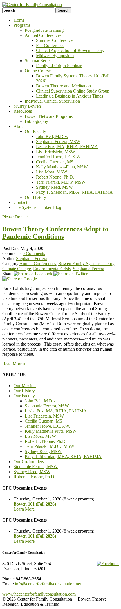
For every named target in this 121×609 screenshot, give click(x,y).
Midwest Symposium (55, 55)
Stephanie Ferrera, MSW (58, 141)
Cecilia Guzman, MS (54, 161)
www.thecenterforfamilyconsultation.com (39, 594)
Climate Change (16, 268)
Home (19, 20)
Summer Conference (54, 40)
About (19, 126)
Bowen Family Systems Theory (86, 263)
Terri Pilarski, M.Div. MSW (61, 182)
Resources (23, 111)
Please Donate (15, 217)
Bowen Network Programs (49, 116)
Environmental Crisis (52, 268)
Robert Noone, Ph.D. (55, 177)
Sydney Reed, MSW (54, 187)
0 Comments (34, 253)
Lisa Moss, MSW (51, 172)
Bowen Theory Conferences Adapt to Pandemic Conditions (55, 232)
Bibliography (36, 121)
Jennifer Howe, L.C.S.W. (58, 156)
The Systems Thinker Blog (37, 207)
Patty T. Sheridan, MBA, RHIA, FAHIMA (74, 192)
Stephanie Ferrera (31, 258)
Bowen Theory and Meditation (63, 86)
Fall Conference (50, 45)
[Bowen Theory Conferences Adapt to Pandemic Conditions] (33, 273)
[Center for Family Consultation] (32, 4)
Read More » (14, 363)
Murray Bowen (27, 106)
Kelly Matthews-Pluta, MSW (62, 166)
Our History (35, 197)
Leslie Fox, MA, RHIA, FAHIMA (67, 146)
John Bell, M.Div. (52, 136)
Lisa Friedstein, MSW (55, 151)
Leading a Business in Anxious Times (69, 96)
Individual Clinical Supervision (52, 101)
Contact (20, 202)
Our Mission (25, 385)
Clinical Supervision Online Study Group (72, 91)
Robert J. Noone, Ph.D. (46, 441)
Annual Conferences (37, 263)
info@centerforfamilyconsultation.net (48, 583)
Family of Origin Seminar (59, 65)
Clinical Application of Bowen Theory (70, 50)
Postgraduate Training (44, 30)
